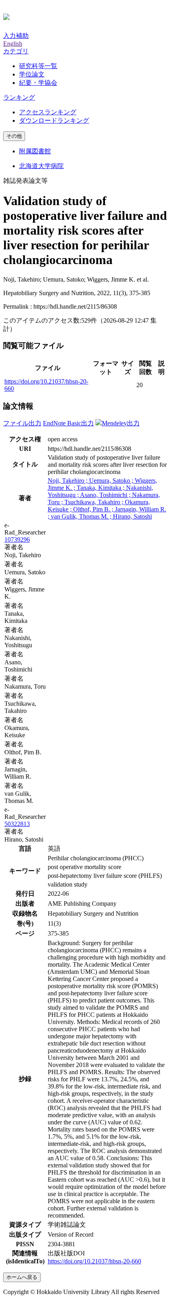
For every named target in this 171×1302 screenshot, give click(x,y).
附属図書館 (35, 151)
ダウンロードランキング (54, 120)
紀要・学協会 (38, 82)
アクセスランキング (47, 112)
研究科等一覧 (38, 66)
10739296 (17, 539)
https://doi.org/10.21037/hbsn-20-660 (94, 1261)
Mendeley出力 (121, 423)
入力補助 (16, 35)
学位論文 (32, 74)
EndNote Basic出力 (68, 423)
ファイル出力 (22, 423)
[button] (16, 51)
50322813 (17, 823)
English (12, 43)
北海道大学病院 (41, 166)
